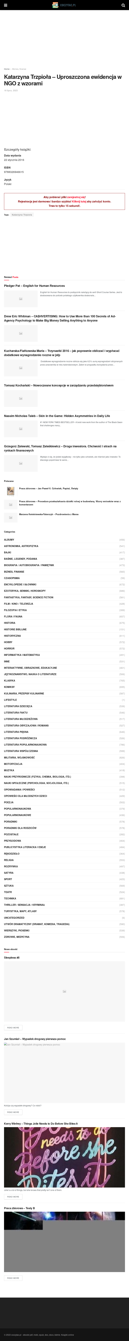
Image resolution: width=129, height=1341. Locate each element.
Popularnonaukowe (17, 815)
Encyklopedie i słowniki (20, 584)
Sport (8, 879)
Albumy (9, 539)
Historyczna (12, 635)
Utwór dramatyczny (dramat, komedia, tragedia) (37, 924)
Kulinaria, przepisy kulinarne (24, 693)
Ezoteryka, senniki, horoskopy (25, 590)
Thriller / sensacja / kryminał (24, 904)
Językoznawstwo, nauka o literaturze (30, 674)
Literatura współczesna (21, 751)
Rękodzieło (11, 853)
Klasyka (9, 680)
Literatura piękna (16, 731)
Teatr (8, 892)
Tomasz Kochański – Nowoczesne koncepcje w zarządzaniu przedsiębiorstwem (58, 385)
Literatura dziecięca (18, 706)
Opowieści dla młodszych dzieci (25, 796)
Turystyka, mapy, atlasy (20, 911)
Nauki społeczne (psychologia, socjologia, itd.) (36, 783)
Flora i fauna (13, 616)
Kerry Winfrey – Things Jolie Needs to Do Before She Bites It (41, 1123)
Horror (9, 648)
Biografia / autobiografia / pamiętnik (29, 565)
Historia (9, 622)
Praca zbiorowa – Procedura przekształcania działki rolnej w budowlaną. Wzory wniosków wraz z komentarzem (70, 503)
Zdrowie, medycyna (16, 936)
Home (7, 68)
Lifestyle (10, 699)
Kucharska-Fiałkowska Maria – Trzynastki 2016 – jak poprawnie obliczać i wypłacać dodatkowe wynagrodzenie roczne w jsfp (61, 353)
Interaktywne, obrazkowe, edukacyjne (30, 667)
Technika (10, 898)
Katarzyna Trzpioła (22, 214)
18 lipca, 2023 (11, 90)
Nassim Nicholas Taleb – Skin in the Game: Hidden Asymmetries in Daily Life (57, 416)
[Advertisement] (64, 38)
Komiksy (9, 687)
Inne (7, 661)
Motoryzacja (13, 764)
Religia (9, 860)
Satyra (8, 872)
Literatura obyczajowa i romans (26, 725)
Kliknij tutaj (79, 201)
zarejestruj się (76, 197)
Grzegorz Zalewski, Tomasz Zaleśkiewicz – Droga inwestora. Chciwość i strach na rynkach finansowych (60, 448)
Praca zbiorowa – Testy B (19, 1208)
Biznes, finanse (19, 68)
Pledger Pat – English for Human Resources (34, 285)
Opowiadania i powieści (19, 789)
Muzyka (9, 770)
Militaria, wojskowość (19, 757)
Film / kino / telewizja (18, 603)
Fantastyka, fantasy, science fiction (28, 597)
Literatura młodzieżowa (21, 719)
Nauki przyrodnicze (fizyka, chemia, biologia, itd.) (37, 776)
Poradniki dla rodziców (20, 828)
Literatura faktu (16, 712)
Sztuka (9, 885)
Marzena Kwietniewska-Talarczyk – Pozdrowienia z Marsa (48, 514)
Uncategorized (14, 917)
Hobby (8, 642)
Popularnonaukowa (17, 808)
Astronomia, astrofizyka (21, 546)
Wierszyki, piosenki (16, 930)
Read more (13, 1027)
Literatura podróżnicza (20, 738)
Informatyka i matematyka (22, 654)
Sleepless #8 (11, 957)
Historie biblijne (15, 629)
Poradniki (10, 821)
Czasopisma (12, 578)
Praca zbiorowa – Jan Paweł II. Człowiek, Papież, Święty (48, 488)
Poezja (8, 802)
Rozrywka (11, 866)
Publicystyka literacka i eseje (25, 847)
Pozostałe (11, 834)
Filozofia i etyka (15, 610)
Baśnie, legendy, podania (20, 558)
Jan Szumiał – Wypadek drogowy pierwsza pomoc (35, 1039)
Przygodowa (12, 840)
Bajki (7, 552)
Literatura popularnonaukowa (25, 744)
